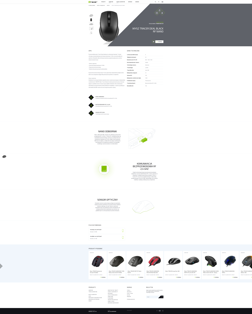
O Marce (128, 290)
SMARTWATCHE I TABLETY (113, 290)
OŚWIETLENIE (110, 296)
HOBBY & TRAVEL (111, 301)
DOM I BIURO (110, 293)
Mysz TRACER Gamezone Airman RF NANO (96, 271)
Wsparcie (130, 1)
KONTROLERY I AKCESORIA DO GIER (95, 297)
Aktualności (129, 291)
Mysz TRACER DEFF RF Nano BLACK (134, 271)
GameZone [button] (111, 1)
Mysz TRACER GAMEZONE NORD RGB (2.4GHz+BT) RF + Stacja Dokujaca (211, 271)
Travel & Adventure (93, 291)
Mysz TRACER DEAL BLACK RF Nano (118, 5)
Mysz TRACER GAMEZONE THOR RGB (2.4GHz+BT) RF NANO (116, 271)
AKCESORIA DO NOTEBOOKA (94, 299)
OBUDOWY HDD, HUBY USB (113, 299)
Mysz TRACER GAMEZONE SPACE (228, 271)
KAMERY (90, 300)
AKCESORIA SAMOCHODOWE (113, 302)
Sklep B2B (129, 296)
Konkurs (137, 1)
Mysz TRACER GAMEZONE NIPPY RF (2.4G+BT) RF (190, 271)
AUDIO (90, 296)
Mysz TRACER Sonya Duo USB (172, 271)
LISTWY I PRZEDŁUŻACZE (112, 294)
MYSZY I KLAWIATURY (101, 5)
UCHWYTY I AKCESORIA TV (113, 291)
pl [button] (158, 1)
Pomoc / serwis (130, 293)
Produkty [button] (103, 1)
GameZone (92, 252)
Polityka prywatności (131, 299)
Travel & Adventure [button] (120, 1)
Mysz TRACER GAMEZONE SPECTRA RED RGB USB (153, 271)
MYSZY (108, 5)
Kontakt (128, 294)
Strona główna (92, 5)
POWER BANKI (110, 298)
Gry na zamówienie (112, 311)
